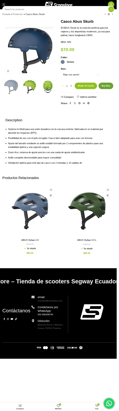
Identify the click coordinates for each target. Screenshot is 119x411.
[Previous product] (105, 14)
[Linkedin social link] (84, 103)
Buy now (106, 86)
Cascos (30, 244)
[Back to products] (109, 14)
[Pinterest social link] (79, 103)
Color (64, 57)
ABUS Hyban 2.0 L (86, 240)
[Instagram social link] (8, 319)
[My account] (111, 5)
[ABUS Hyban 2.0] (30, 211)
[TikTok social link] (16, 319)
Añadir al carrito (86, 86)
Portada (6, 14)
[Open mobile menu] (4, 5)
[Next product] (112, 14)
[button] (51, 195)
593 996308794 (45, 314)
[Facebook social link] (70, 103)
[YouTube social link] (12, 319)
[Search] (111, 9)
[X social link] (75, 103)
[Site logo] (58, 4)
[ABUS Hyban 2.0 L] (87, 211)
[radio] (63, 62)
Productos (18, 14)
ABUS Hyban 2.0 (30, 240)
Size (63, 68)
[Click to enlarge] (8, 71)
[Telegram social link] (88, 103)
